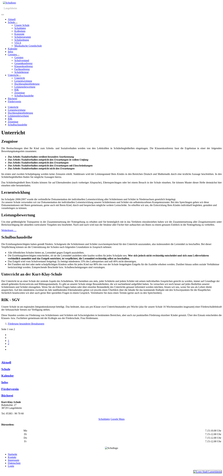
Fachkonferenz (22, 69)
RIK (16, 89)
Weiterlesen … (8, 230)
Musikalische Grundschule (28, 45)
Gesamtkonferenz (23, 63)
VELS (17, 42)
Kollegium (19, 31)
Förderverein (14, 101)
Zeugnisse (19, 92)
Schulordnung (21, 39)
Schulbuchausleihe (24, 95)
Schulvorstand (21, 60)
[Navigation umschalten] (2, 14)
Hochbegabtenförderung (27, 83)
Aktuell (12, 19)
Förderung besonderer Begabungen (26, 323)
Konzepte (19, 34)
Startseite (12, 454)
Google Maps (118, 419)
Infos (10, 51)
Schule (11, 22)
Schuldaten (20, 28)
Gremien (12, 54)
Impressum (13, 460)
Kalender (12, 48)
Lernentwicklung (23, 81)
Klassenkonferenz (23, 66)
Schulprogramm (22, 37)
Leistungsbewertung (24, 86)
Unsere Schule (21, 25)
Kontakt (12, 457)
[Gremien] (18, 55)
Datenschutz (14, 463)
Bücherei (12, 98)
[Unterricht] (19, 75)
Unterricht (13, 75)
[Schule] (16, 23)
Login (11, 466)
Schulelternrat (21, 72)
